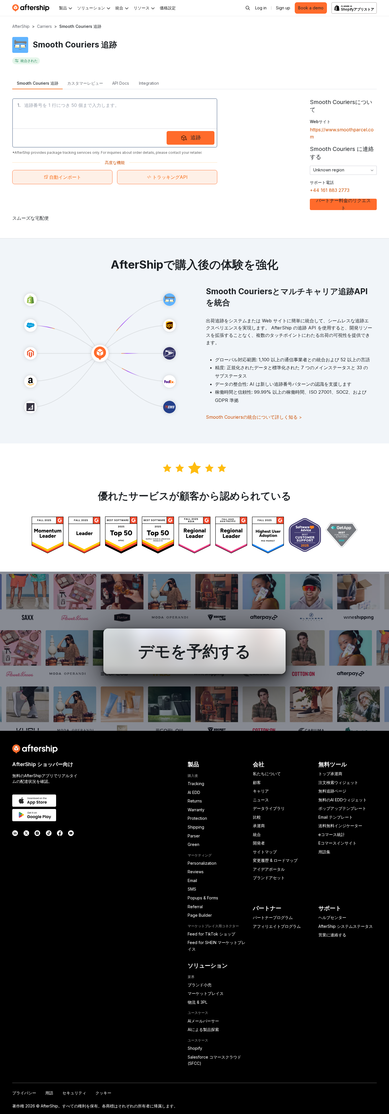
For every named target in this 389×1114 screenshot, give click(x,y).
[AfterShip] (32, 8)
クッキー (103, 1092)
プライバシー (24, 1092)
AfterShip (21, 26)
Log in (261, 7)
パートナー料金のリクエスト (343, 204)
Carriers (44, 26)
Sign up (283, 7)
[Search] (248, 8)
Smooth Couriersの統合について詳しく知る (254, 417)
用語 (49, 1092)
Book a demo (311, 7)
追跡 (196, 137)
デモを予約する (194, 651)
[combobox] (343, 170)
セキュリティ (74, 1092)
